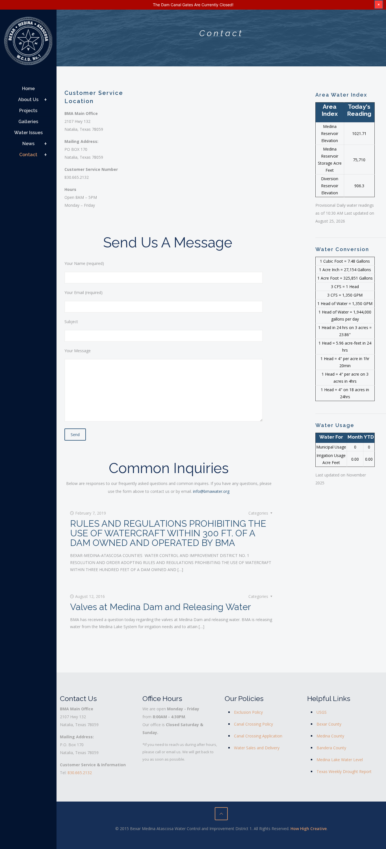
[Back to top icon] (221, 813)
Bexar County (328, 724)
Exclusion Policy (248, 712)
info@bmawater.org (211, 491)
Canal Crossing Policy (253, 724)
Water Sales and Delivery (256, 747)
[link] (45, 99)
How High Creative (308, 828)
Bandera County (331, 747)
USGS (321, 712)
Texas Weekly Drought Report (344, 771)
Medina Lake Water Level (339, 759)
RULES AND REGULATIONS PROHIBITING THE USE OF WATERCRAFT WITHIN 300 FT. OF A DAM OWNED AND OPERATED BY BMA (168, 533)
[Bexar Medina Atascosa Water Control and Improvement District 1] (28, 43)
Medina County (330, 736)
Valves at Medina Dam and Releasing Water (160, 607)
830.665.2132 (80, 772)
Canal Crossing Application (258, 736)
